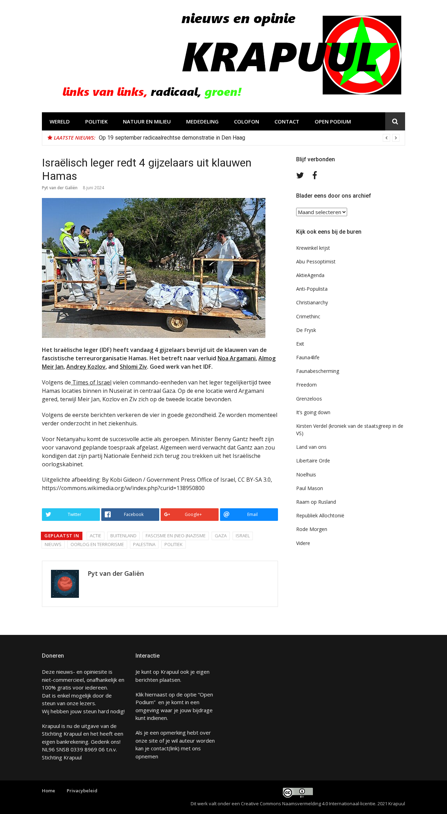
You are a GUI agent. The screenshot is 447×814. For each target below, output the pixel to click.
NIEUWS (53, 544)
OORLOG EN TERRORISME (97, 544)
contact (160, 748)
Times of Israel (91, 382)
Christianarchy (312, 302)
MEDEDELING (202, 121)
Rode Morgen (311, 529)
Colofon (246, 121)
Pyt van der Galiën (60, 188)
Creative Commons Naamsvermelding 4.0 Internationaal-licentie (308, 803)
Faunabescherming (317, 371)
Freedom (306, 384)
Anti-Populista (312, 288)
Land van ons (311, 447)
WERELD (60, 121)
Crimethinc (308, 316)
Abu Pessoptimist (316, 261)
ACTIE (95, 535)
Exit (300, 343)
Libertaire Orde (313, 460)
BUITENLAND (123, 535)
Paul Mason (309, 488)
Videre (303, 543)
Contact (286, 121)
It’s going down (313, 412)
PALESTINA (144, 544)
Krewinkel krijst (313, 248)
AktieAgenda (310, 275)
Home (48, 790)
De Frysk (306, 330)
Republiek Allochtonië (320, 515)
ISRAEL (243, 535)
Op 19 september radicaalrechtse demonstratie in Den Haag (172, 137)
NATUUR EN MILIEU (147, 121)
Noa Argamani (237, 358)
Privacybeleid (82, 790)
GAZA (221, 535)
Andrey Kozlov (85, 366)
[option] (249, 138)
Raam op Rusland (316, 501)
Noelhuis (306, 474)
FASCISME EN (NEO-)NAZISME (176, 535)
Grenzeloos (309, 398)
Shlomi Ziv (133, 366)
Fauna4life (308, 357)
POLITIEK (96, 121)
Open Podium (333, 121)
